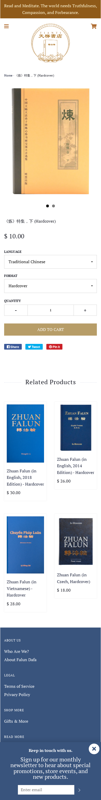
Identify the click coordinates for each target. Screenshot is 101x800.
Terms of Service (19, 686)
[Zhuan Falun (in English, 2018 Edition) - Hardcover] (25, 433)
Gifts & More (16, 721)
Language (12, 252)
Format (10, 276)
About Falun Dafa (20, 659)
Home (8, 75)
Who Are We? (16, 651)
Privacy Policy (17, 694)
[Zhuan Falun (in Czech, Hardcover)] (75, 541)
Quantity (12, 301)
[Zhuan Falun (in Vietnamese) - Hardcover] (25, 544)
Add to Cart (50, 329)
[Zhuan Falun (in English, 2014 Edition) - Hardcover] (75, 427)
